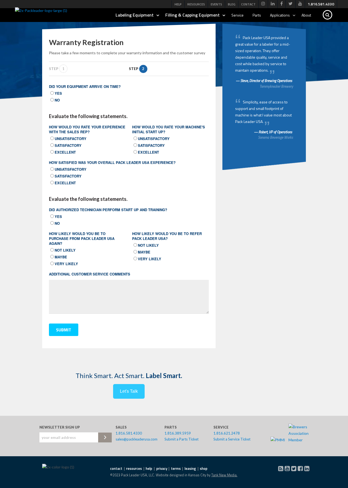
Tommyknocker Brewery (276, 86)
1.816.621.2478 (226, 433)
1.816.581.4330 (129, 433)
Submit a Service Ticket (231, 439)
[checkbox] (129, 96)
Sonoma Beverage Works (275, 137)
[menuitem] (263, 4)
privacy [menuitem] (161, 468)
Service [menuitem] (237, 15)
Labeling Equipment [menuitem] (135, 15)
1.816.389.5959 (177, 433)
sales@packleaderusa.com (136, 439)
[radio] (129, 93)
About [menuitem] (306, 15)
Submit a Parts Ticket (181, 439)
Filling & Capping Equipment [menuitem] (192, 15)
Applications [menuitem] (280, 15)
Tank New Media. (224, 475)
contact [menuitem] (116, 468)
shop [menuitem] (203, 468)
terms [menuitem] (176, 468)
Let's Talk (129, 391)
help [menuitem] (149, 468)
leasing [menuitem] (190, 468)
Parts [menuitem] (257, 15)
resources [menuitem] (134, 468)
